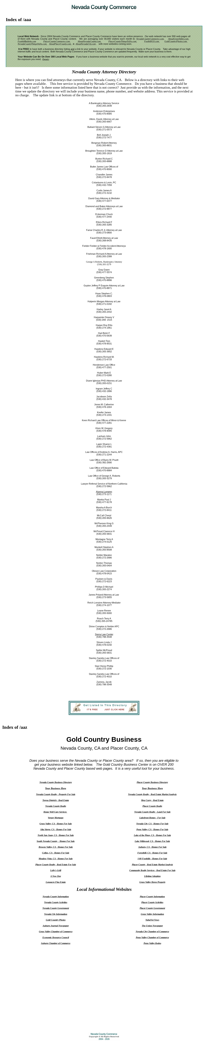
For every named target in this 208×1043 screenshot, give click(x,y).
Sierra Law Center (104, 634)
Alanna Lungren (104, 491)
